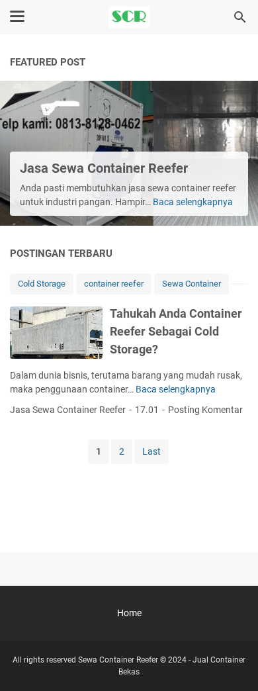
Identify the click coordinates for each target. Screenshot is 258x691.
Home (129, 613)
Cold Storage (41, 284)
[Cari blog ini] (240, 17)
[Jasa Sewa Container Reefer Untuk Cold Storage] (128, 17)
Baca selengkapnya (193, 202)
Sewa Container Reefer (118, 660)
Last (151, 451)
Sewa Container (191, 284)
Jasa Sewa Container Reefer (104, 168)
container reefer (114, 284)
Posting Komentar (205, 409)
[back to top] (231, 661)
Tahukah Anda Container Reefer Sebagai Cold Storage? (176, 331)
